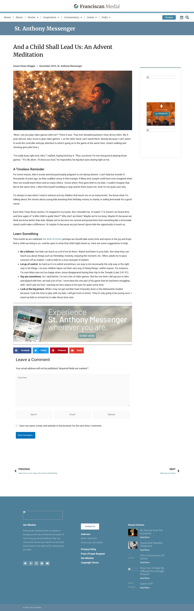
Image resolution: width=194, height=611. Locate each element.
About (19, 17)
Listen (90, 17)
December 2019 (47, 66)
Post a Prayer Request (93, 553)
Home (7, 17)
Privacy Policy (88, 549)
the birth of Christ (52, 239)
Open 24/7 (146, 583)
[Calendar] (181, 17)
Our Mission (29, 524)
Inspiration (49, 17)
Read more (145, 537)
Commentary (71, 17)
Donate (169, 17)
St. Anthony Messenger (45, 28)
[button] (22, 350)
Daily (105, 17)
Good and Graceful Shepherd (151, 544)
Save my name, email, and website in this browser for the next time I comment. (60, 425)
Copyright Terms (90, 562)
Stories (32, 17)
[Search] (187, 17)
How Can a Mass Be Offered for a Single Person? (152, 571)
